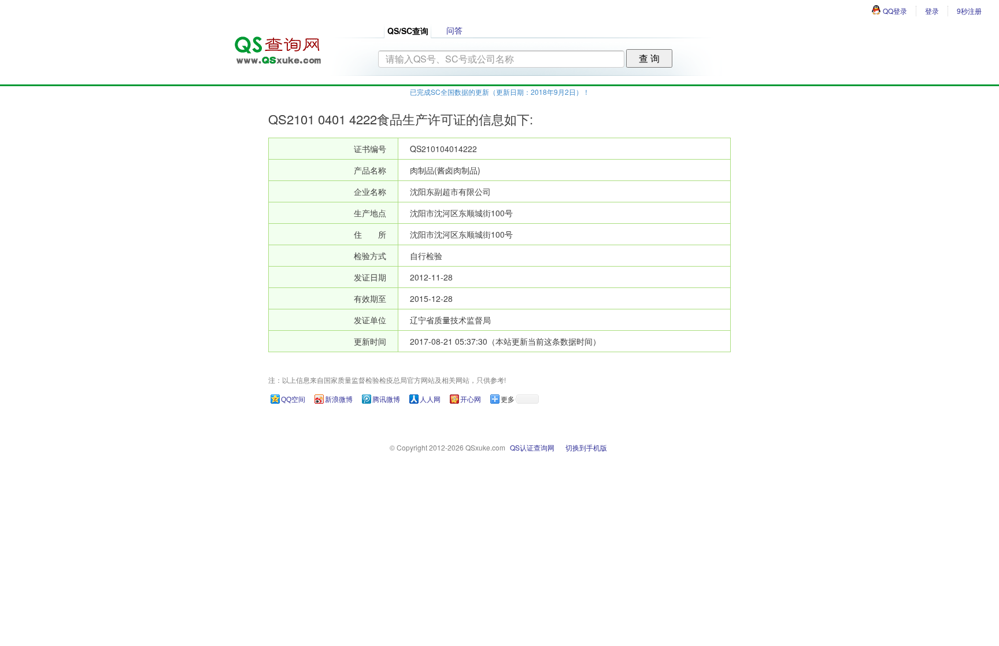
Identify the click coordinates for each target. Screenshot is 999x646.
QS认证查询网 (532, 447)
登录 (932, 11)
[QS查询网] (277, 46)
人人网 (430, 400)
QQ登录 (895, 11)
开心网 (470, 400)
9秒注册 (969, 11)
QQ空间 (293, 400)
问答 (454, 30)
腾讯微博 (386, 400)
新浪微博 (339, 400)
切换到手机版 (586, 447)
